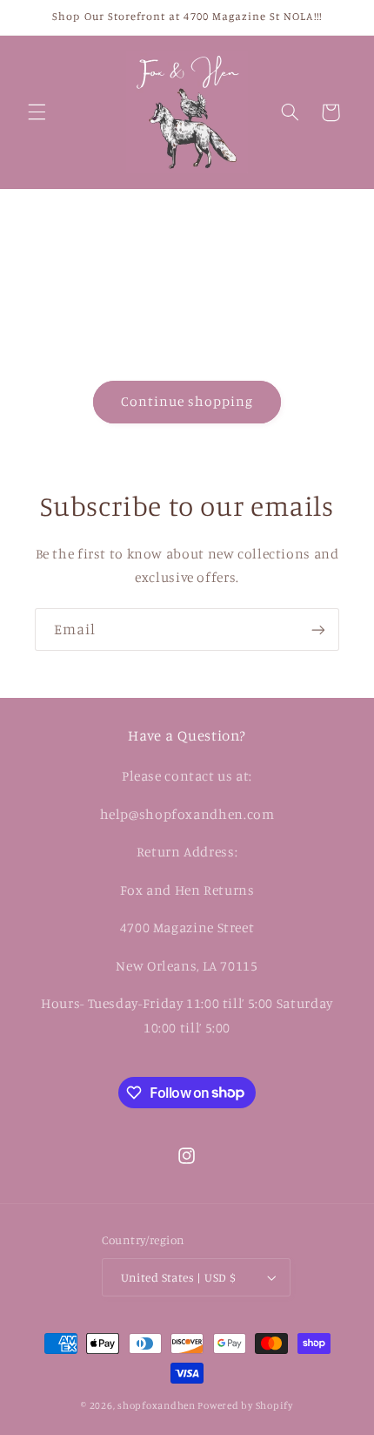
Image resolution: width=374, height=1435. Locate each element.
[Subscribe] (318, 629)
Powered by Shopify (244, 1405)
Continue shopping (187, 401)
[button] (37, 112)
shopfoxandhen (156, 1405)
